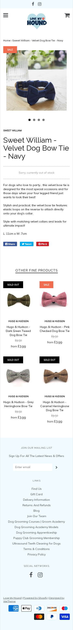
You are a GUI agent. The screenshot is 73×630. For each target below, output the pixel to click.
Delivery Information (36, 500)
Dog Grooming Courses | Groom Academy (36, 521)
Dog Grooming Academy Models (36, 527)
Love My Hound (12, 597)
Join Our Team (36, 516)
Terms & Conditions (36, 549)
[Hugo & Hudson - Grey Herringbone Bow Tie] (18, 375)
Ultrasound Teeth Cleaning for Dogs (36, 543)
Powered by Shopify (35, 597)
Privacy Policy (37, 554)
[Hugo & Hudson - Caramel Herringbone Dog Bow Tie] (55, 375)
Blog (36, 510)
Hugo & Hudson (18, 321)
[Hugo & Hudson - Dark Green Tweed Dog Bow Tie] (18, 300)
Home (7, 40)
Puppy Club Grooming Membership (36, 538)
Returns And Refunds (37, 505)
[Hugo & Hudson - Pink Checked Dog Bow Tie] (55, 300)
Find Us (37, 489)
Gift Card (36, 494)
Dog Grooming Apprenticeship (36, 532)
